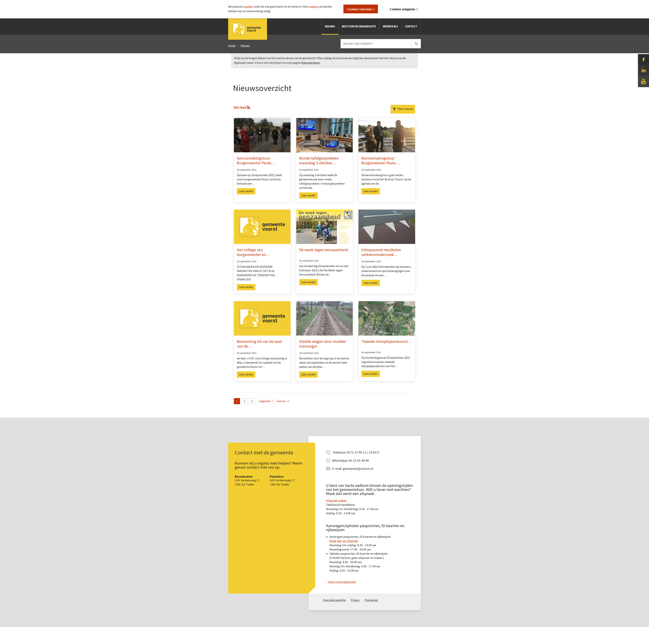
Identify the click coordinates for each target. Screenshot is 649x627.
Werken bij (390, 26)
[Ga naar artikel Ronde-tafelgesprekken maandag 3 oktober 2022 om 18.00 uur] (324, 135)
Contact (411, 26)
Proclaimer (371, 600)
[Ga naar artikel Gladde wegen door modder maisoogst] (324, 318)
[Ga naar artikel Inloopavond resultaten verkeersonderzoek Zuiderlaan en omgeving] (386, 226)
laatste (281, 401)
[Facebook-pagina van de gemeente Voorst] (643, 59)
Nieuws (330, 26)
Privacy (355, 600)
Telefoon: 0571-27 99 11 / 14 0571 (355, 452)
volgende (264, 401)
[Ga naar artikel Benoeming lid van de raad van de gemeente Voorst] (262, 318)
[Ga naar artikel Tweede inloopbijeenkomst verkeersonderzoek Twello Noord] (386, 318)
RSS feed (240, 107)
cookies (248, 6)
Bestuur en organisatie (359, 26)
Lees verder (246, 191)
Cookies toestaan (359, 9)
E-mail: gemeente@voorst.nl (352, 468)
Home (232, 46)
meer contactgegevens (342, 582)
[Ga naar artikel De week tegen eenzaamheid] (324, 226)
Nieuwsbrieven (310, 63)
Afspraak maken (336, 500)
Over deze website (334, 600)
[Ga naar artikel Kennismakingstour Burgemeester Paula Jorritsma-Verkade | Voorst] (386, 135)
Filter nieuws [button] (405, 109)
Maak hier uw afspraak (343, 541)
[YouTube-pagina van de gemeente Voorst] (643, 81)
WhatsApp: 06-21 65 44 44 (350, 460)
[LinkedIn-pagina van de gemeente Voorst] (643, 70)
